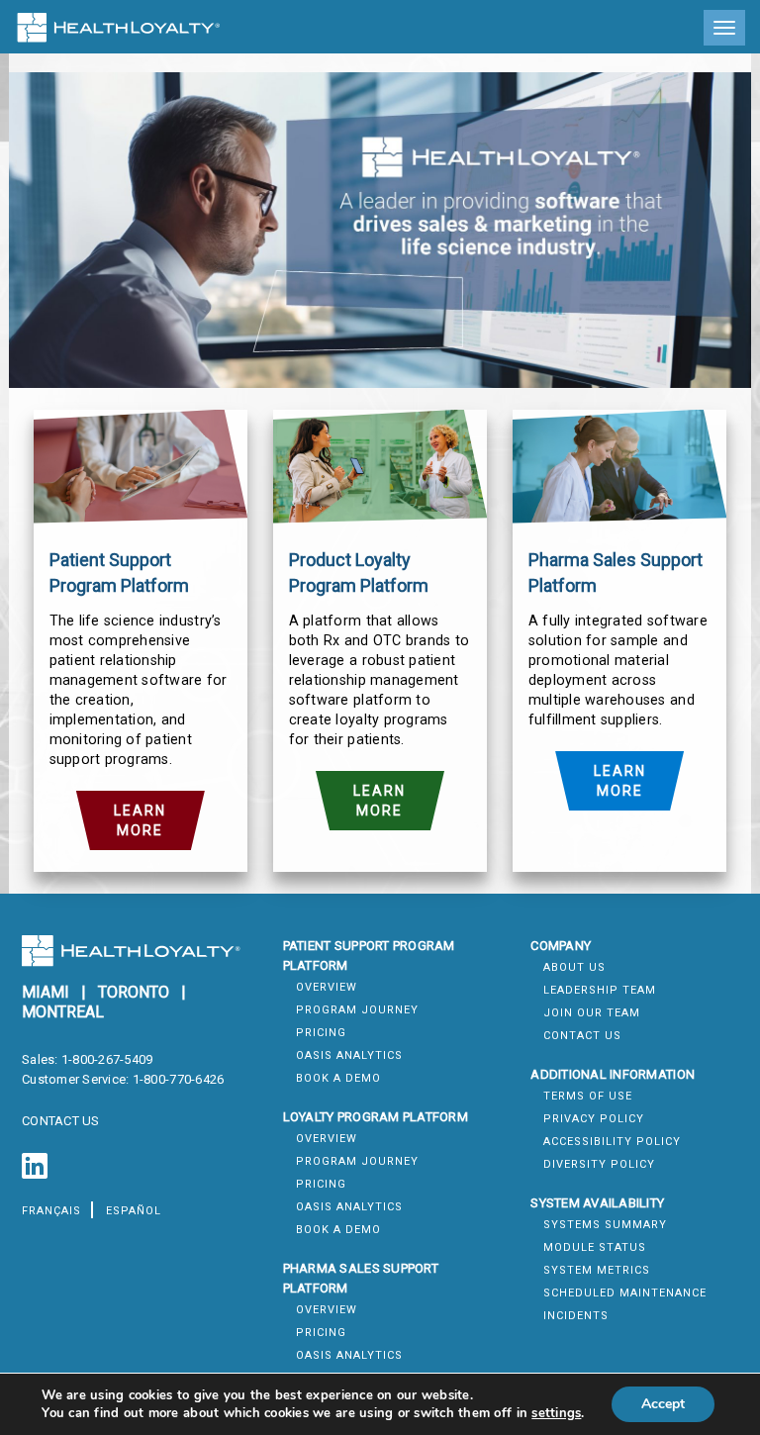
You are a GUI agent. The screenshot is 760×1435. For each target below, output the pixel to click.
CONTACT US (61, 1120)
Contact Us (582, 1035)
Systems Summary (605, 1224)
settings (556, 1413)
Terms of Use (587, 1096)
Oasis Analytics (349, 1055)
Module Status (594, 1247)
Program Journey (357, 1010)
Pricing (321, 1032)
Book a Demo (338, 1078)
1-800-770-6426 (179, 1079)
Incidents (576, 1315)
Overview (326, 987)
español (133, 1210)
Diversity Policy (599, 1164)
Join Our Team (591, 1012)
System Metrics (596, 1270)
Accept (663, 1403)
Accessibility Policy (612, 1141)
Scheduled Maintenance (625, 1293)
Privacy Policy (593, 1118)
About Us (574, 967)
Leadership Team (599, 990)
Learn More (140, 820)
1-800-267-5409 (107, 1059)
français (51, 1210)
